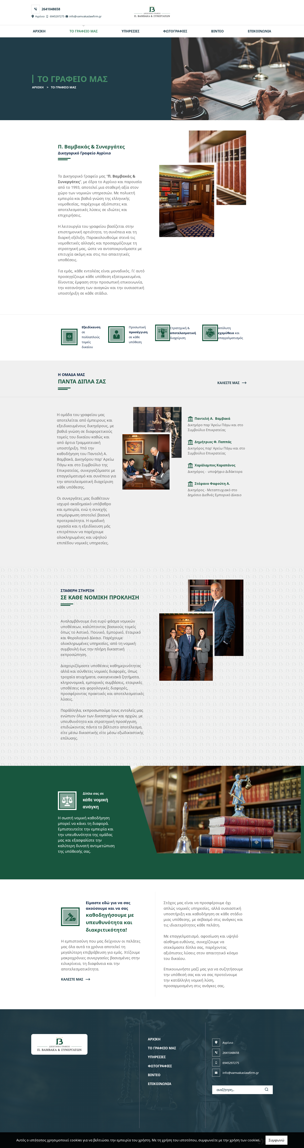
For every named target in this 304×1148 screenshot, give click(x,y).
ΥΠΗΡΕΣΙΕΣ (130, 31)
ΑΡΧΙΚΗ (39, 31)
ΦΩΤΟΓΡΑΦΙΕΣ (175, 31)
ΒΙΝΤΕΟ (217, 31)
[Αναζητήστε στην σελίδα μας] (266, 1089)
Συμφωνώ (276, 1140)
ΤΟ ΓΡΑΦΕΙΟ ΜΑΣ (83, 31)
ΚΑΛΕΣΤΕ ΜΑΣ (228, 383)
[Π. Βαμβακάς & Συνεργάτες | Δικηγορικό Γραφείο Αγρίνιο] (152, 11)
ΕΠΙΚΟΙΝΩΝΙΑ (259, 31)
